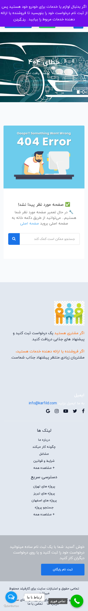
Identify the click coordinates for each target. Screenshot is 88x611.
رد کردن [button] (19, 19)
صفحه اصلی (29, 223)
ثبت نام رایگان (63, 570)
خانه (60, 73)
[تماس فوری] (76, 601)
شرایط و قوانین (44, 461)
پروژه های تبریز (44, 493)
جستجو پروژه (44, 508)
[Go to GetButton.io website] (11, 606)
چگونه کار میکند (44, 447)
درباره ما (44, 440)
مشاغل (44, 454)
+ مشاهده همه (44, 468)
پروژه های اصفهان (44, 501)
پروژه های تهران (44, 486)
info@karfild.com (43, 403)
